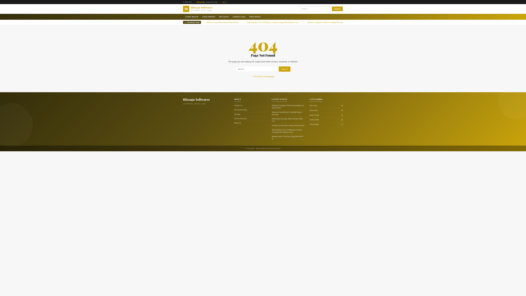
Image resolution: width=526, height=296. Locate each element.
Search (337, 9)
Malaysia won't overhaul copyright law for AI (287, 137)
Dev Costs (224, 17)
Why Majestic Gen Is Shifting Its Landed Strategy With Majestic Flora (260, 22)
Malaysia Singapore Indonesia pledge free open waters (316, 22)
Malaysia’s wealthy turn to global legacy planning (287, 113)
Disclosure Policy (240, 110)
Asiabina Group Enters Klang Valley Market (209, 22)
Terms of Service (240, 119)
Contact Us (238, 105)
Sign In (224, 2)
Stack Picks (254, 17)
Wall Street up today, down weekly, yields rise (287, 120)
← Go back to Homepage (263, 76)
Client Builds (191, 17)
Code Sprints (208, 17)
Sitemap (237, 114)
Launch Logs (239, 17)
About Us (237, 123)
